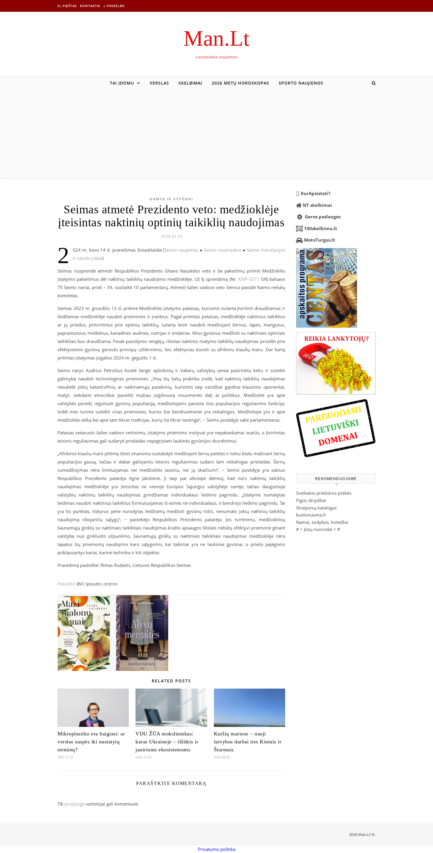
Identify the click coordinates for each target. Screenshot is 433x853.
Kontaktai (90, 6)
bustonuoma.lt (311, 515)
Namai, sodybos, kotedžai (322, 522)
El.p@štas (67, 6)
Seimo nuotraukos (222, 250)
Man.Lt (216, 38)
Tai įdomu (122, 83)
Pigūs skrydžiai (311, 500)
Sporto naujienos (301, 83)
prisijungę (75, 804)
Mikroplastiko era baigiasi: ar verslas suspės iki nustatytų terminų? (91, 742)
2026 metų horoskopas (240, 83)
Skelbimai (190, 83)
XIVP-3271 (249, 279)
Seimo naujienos (181, 250)
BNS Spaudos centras (97, 584)
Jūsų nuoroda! (318, 529)
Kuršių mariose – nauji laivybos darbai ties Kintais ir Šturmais (248, 742)
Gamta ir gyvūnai (171, 199)
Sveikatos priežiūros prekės (323, 493)
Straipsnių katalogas (316, 508)
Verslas (159, 83)
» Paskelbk (114, 6)
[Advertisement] (216, 134)
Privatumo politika (216, 849)
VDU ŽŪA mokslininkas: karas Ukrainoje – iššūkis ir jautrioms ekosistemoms (166, 742)
